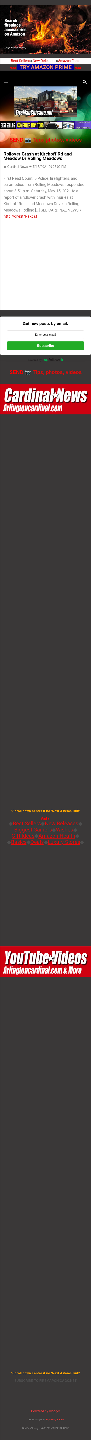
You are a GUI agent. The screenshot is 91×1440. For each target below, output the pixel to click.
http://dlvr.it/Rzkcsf (21, 216)
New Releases (44, 61)
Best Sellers (20, 61)
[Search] (84, 82)
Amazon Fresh (69, 61)
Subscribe (45, 346)
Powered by (35, 359)
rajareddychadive (55, 1419)
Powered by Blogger (45, 1411)
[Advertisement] (45, 272)
